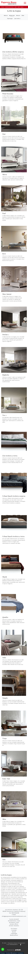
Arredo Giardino (14, 926)
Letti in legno (20, 7)
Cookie (8, 953)
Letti (16, 7)
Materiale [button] (12, 15)
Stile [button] (23, 15)
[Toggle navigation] (25, 3)
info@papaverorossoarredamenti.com (14, 916)
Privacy (3, 953)
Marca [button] (6, 15)
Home (2, 7)
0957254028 (15, 913)
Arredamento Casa (9, 7)
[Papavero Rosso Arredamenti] (8, 3)
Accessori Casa (14, 922)
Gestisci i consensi (17, 953)
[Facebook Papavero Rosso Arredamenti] (20, 944)
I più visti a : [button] (17, 18)
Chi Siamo (14, 928)
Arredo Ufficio (14, 924)
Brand (14, 932)
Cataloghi (14, 933)
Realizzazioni (14, 935)
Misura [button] (18, 15)
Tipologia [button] (10, 18)
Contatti (14, 930)
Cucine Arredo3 (14, 919)
